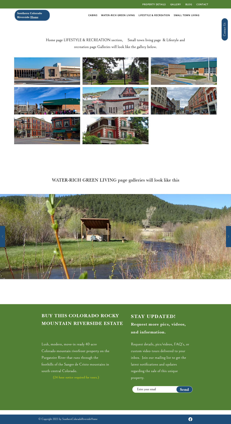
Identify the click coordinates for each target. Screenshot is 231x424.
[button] (47, 71)
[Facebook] (190, 419)
